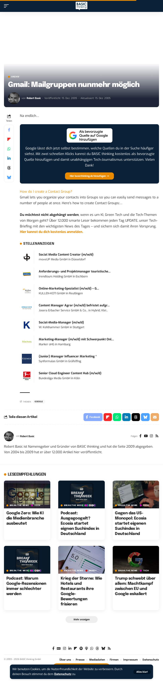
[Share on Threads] (9, 168)
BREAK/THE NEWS (19, 505)
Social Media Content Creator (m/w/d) (66, 255)
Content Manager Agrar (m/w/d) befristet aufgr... (74, 305)
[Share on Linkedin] (9, 158)
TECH (37, 505)
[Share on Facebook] (9, 130)
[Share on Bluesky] (9, 177)
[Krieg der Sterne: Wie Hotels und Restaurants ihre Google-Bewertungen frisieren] (81, 560)
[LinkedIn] (69, 648)
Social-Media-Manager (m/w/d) (61, 322)
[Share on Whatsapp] (9, 149)
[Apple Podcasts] (86, 648)
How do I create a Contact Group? (46, 191)
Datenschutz (62, 674)
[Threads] (97, 648)
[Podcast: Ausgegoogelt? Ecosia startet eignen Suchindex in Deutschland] (81, 494)
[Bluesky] (103, 648)
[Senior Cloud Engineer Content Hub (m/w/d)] (27, 376)
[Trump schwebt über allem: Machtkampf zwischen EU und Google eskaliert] (136, 560)
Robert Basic (34, 98)
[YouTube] (146, 436)
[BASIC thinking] (81, 6)
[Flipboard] (75, 648)
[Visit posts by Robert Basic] (14, 98)
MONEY (93, 571)
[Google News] (59, 648)
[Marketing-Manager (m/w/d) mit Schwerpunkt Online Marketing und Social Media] (27, 342)
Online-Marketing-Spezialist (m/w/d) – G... (69, 288)
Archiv (15, 77)
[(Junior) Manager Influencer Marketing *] (27, 359)
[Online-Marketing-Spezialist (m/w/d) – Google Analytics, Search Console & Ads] (27, 291)
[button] (142, 672)
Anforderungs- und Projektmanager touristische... (75, 271)
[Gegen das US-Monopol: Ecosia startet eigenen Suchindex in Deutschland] (136, 494)
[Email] (155, 417)
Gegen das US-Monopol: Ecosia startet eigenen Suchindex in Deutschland (130, 523)
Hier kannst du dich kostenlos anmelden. (51, 232)
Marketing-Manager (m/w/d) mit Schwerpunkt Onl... (76, 339)
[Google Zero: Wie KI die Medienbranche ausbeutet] (27, 494)
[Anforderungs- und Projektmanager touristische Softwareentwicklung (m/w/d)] (27, 274)
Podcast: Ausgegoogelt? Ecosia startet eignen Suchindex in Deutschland (80, 523)
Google (39, 402)
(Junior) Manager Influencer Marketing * (68, 356)
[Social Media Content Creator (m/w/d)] (27, 257)
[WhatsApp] (91, 648)
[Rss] (157, 436)
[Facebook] (140, 436)
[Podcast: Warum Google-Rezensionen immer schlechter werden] (27, 560)
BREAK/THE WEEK (73, 505)
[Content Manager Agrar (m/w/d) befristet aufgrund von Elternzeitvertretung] (27, 308)
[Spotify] (81, 648)
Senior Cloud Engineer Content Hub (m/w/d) (70, 373)
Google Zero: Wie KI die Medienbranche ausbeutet (25, 518)
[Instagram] (151, 436)
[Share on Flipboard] (9, 139)
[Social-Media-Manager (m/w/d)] (27, 325)
